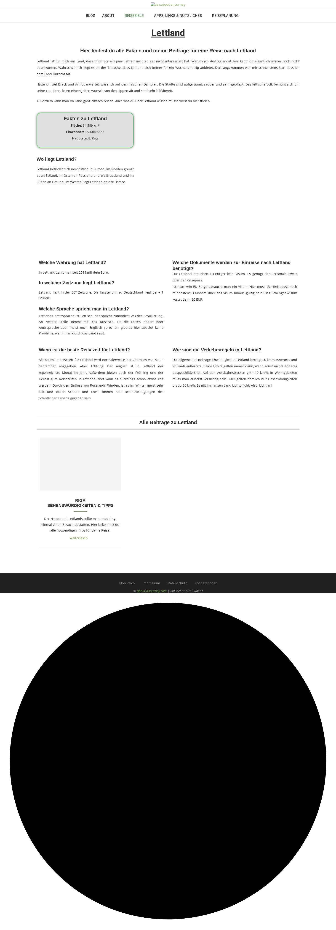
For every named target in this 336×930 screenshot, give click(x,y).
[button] (168, 761)
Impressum (151, 583)
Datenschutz (177, 583)
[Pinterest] (181, 575)
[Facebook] (155, 575)
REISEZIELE (134, 15)
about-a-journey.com (152, 591)
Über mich (127, 583)
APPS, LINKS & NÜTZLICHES (178, 15)
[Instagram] (168, 575)
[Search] (247, 15)
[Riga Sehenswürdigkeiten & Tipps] (80, 465)
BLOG (90, 15)
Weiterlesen (78, 538)
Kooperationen (206, 583)
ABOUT (108, 15)
